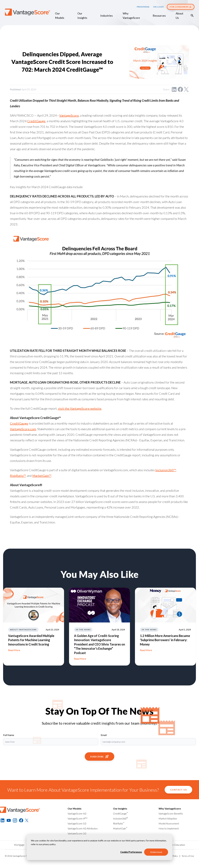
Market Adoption (168, 818)
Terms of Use (188, 856)
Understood (156, 852)
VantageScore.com (23, 429)
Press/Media (143, 7)
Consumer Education (174, 844)
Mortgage (19, 844)
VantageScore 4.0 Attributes (83, 828)
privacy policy (49, 844)
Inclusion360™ (165, 470)
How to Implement (169, 828)
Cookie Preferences (131, 852)
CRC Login (158, 7)
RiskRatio (118, 823)
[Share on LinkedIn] (174, 89)
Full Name (8, 734)
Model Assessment (169, 823)
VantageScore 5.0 (77, 823)
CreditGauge (36, 121)
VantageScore (69, 115)
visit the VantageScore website (79, 408)
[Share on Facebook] (180, 89)
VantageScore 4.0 (77, 813)
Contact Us (178, 789)
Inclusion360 (120, 818)
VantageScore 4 (78, 818)
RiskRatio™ (18, 475)
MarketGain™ (41, 475)
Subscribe (97, 756)
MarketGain (120, 828)
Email (104, 734)
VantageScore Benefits (171, 813)
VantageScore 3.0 (77, 833)
